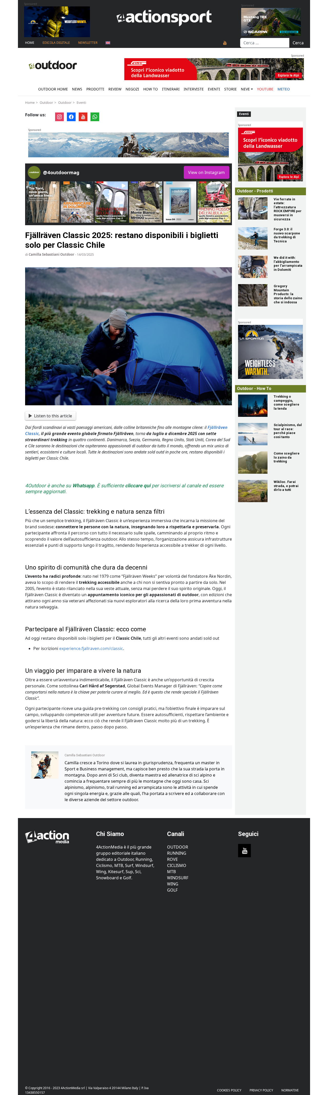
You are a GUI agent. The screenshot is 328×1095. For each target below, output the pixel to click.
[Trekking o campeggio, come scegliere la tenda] (253, 406)
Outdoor (46, 102)
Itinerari (171, 89)
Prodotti (95, 89)
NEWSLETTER (87, 42)
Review (114, 89)
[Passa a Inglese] (107, 42)
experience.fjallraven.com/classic (91, 648)
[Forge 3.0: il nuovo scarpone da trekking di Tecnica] (253, 238)
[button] (42, 202)
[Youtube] (225, 43)
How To (150, 89)
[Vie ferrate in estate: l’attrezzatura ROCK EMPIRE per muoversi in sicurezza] (253, 208)
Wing (172, 884)
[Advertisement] (57, 986)
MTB (171, 871)
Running (176, 853)
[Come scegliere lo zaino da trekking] (253, 462)
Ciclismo (176, 865)
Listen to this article (53, 416)
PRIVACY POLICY (261, 1090)
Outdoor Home (53, 89)
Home (29, 42)
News (77, 89)
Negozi (132, 89)
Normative (290, 1090)
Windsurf (177, 878)
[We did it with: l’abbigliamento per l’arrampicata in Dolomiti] (253, 267)
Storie (230, 89)
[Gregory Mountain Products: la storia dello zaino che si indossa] (253, 295)
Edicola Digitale (56, 42)
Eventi (214, 89)
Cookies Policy (229, 1090)
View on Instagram (206, 172)
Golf (172, 890)
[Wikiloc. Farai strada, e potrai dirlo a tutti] (253, 491)
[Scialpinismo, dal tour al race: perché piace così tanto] (253, 434)
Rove (172, 859)
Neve (245, 89)
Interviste (194, 89)
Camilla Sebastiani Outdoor (51, 254)
